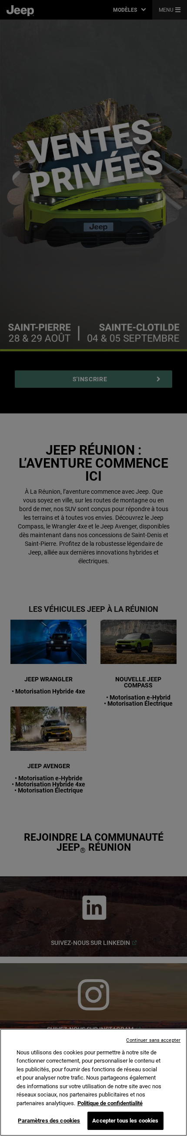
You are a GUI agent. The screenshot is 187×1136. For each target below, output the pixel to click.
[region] (93, 1082)
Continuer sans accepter (153, 1040)
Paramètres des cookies (49, 1120)
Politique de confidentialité (110, 1103)
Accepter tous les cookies (125, 1120)
